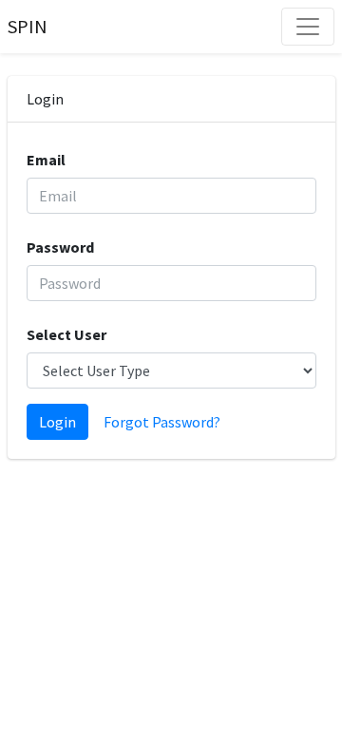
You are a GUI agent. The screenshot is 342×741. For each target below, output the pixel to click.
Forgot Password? (162, 421)
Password (60, 247)
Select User (66, 334)
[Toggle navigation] (307, 27)
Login (57, 421)
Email (46, 159)
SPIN (28, 26)
